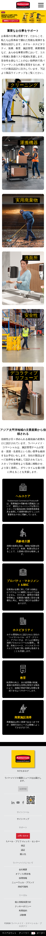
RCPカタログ (23, 771)
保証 (23, 846)
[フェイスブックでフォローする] (23, 803)
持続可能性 (23, 887)
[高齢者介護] (23, 542)
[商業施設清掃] (23, 717)
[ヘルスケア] (23, 500)
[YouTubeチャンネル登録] (18, 803)
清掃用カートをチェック (11, 20)
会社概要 (23, 870)
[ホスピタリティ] (23, 635)
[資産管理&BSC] (23, 587)
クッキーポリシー (23, 907)
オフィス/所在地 (23, 874)
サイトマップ (23, 819)
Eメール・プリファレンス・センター (23, 842)
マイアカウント (9, 933)
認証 (23, 850)
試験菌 (23, 915)
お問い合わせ (23, 836)
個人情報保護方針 (23, 902)
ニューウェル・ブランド (23, 883)
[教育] (23, 679)
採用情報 (23, 878)
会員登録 (23, 789)
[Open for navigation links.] (41, 5)
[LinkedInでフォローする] (13, 803)
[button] (31, 800)
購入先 (23, 854)
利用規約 (23, 911)
